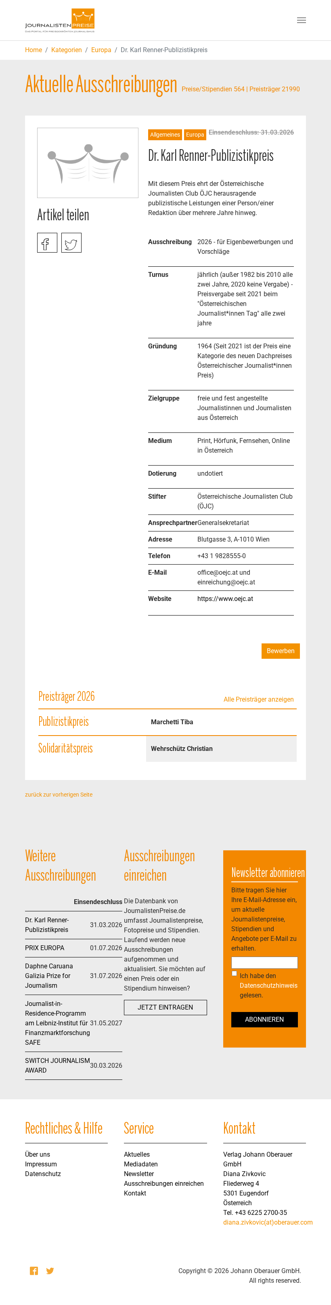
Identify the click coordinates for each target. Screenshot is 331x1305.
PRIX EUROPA (44, 948)
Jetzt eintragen (165, 1007)
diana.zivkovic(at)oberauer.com (268, 1222)
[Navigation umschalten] (301, 20)
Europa (101, 50)
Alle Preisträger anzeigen (259, 699)
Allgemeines (165, 134)
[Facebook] (35, 1271)
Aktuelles (137, 1154)
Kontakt (135, 1193)
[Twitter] (51, 1271)
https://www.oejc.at (225, 599)
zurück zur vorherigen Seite (58, 794)
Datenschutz (43, 1174)
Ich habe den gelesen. (268, 985)
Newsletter (139, 1174)
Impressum (41, 1164)
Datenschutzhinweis (268, 985)
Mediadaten (141, 1164)
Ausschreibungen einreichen (164, 1183)
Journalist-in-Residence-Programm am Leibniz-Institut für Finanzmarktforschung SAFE (57, 1023)
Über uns (37, 1154)
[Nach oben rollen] (313, 1287)
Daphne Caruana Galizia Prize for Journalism (49, 975)
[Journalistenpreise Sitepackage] (59, 20)
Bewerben (281, 651)
